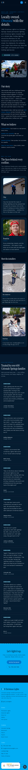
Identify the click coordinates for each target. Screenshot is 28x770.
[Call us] (21, 2)
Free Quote (4, 719)
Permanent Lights (5, 710)
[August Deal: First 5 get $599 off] (25, 767)
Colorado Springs (5, 728)
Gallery (3, 717)
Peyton (3, 734)
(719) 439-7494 (15, 667)
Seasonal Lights (5, 713)
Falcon (3, 732)
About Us (3, 715)
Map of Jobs (4, 753)
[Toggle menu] (25, 2)
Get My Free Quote (14, 662)
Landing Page (4, 751)
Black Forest (4, 737)
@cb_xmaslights (7, 701)
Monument (4, 730)
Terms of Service (5, 756)
